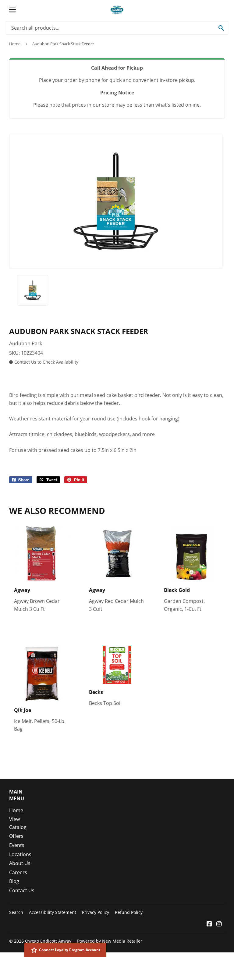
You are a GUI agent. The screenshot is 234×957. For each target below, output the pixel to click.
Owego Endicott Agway (48, 941)
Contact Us (21, 890)
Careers (18, 872)
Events (16, 845)
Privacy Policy (95, 912)
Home (14, 43)
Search (16, 912)
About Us (19, 863)
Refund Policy (129, 912)
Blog (14, 881)
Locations (20, 854)
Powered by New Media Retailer (109, 941)
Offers (16, 836)
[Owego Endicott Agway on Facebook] (209, 924)
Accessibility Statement (52, 912)
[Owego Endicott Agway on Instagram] (219, 924)
